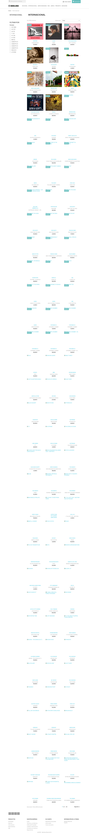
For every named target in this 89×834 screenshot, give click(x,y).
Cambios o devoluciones (32, 826)
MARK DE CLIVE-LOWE (72, 561)
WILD (35, 374)
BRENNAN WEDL (72, 112)
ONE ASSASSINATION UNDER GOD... (54, 469)
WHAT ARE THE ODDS (72, 208)
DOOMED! (35, 587)
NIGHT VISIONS (35, 753)
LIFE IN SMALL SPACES (72, 256)
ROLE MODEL (53, 159)
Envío (28, 821)
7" (13, 33)
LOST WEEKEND (53, 634)
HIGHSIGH (72, 609)
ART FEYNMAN (35, 798)
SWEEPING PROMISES (35, 561)
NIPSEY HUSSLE (35, 514)
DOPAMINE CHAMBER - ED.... (72, 350)
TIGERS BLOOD (53, 90)
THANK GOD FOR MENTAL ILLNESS (53, 800)
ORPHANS (35, 800)
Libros (52, 6)
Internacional (32, 6)
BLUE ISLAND (35, 682)
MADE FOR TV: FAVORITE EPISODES (72, 492)
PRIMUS (53, 112)
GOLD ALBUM (35, 161)
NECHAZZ (54, 396)
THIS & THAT (72, 184)
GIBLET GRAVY (72, 374)
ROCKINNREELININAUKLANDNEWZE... (72, 800)
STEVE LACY (72, 703)
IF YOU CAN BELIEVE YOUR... (54, 776)
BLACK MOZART (35, 421)
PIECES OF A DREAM (53, 398)
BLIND (35, 492)
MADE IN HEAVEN (35, 327)
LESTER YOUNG (54, 514)
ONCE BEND (72, 611)
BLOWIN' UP (72, 587)
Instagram (18, 813)
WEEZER (35, 159)
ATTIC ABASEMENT (54, 585)
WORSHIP (54, 137)
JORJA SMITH (72, 206)
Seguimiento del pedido (50, 821)
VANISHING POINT (54, 705)
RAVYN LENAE (35, 680)
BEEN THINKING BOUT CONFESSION (54, 256)
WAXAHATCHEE (54, 88)
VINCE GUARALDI (72, 632)
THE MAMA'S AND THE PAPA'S (53, 774)
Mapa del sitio (30, 830)
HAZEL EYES (35, 66)
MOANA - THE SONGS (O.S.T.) (35, 658)
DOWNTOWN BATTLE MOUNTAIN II (72, 161)
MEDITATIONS (54, 421)
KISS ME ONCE (54, 658)
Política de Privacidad (31, 825)
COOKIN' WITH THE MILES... (35, 469)
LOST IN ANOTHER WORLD (35, 398)
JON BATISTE (35, 419)
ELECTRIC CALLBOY (35, 703)
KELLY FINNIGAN (54, 609)
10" (13, 35)
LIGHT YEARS (72, 682)
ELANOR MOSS (35, 277)
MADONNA (35, 41)
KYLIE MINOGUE (54, 656)
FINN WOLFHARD (72, 230)
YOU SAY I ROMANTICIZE (35, 563)
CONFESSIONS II (35, 42)
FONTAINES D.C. (54, 325)
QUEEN (35, 301)
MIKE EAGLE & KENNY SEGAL (35, 585)
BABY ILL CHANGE (35, 540)
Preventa (58, 6)
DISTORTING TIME (35, 634)
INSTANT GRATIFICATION (35, 90)
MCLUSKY (72, 774)
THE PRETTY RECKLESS (35, 774)
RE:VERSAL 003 (35, 184)
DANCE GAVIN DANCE (35, 88)
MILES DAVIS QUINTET (35, 467)
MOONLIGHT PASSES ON (53, 587)
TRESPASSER (35, 256)
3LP (13, 29)
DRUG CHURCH (72, 538)
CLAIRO (53, 41)
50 (66, 806)
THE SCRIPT (53, 183)
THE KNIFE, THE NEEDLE (35, 279)
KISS (35, 135)
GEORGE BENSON (72, 372)
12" (13, 37)
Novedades (10, 821)
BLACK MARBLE (72, 254)
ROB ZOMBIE (72, 751)
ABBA (54, 372)
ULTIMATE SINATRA (54, 753)
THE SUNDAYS (72, 467)
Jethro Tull (72, 514)
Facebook (9, 813)
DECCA (14, 50)
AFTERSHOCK (72, 421)
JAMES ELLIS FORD (35, 396)
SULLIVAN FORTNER (35, 112)
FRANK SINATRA (54, 751)
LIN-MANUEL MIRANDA (35, 656)
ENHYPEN (72, 64)
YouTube (15, 813)
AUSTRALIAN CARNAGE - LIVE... (35, 210)
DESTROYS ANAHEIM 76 (35, 137)
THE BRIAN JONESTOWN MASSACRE (54, 798)
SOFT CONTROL (72, 42)
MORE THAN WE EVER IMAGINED (72, 137)
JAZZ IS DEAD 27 (35, 611)
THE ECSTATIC (53, 540)
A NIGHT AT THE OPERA (35, 303)
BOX (13, 39)
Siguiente (77, 807)
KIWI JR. (72, 585)
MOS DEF (54, 538)
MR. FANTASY (53, 680)
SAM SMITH (35, 64)
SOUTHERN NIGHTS (35, 113)
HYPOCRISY (53, 135)
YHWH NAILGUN (54, 206)
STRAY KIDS (72, 183)
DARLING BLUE (72, 729)
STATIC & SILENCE (72, 469)
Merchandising (42, 6)
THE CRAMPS (72, 798)
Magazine (64, 6)
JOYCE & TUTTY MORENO (35, 609)
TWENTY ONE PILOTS (72, 135)
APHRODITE (72, 658)
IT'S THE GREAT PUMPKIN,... (72, 634)
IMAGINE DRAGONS (35, 751)
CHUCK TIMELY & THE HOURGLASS (53, 161)
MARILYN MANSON (53, 467)
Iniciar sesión (48, 823)
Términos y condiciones (32, 823)
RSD (49, 6)
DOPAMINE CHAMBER (53, 327)
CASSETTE (15, 41)
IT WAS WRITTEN (72, 303)
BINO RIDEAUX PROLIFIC (35, 516)
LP (14, 52)
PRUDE (72, 540)
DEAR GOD (35, 776)
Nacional (24, 6)
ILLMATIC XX (72, 279)
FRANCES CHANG (53, 254)
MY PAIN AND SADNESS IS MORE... (72, 776)
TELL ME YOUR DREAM (35, 729)
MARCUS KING (72, 727)
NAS (72, 277)
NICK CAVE (35, 206)
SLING (53, 42)
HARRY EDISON (54, 517)
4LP (13, 31)
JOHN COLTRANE (53, 419)
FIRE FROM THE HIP (72, 232)
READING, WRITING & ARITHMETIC (53, 492)
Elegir (71, 20)
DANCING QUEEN (54, 374)
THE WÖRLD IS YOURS (72, 445)
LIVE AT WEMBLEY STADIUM (54, 303)
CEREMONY (35, 727)
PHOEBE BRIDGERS (54, 632)
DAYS (54, 563)
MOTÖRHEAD (72, 419)
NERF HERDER (35, 443)
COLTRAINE (53, 445)
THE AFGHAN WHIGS (72, 41)
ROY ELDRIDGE (54, 515)
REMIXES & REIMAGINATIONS (72, 563)
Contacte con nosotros (32, 828)
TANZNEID (35, 705)
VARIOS (72, 88)
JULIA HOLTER (54, 64)
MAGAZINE (53, 208)
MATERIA (54, 66)
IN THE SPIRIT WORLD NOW (54, 729)
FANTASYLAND (54, 682)
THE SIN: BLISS (72, 66)
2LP (14, 27)
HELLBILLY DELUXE (72, 753)
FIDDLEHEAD (35, 538)
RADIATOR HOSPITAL (35, 632)
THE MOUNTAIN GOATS (53, 561)
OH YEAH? (72, 705)
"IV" (35, 445)
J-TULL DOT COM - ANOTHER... (72, 516)
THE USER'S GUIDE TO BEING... (53, 184)
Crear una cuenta (49, 825)
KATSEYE (35, 372)
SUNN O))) (54, 277)
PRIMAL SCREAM (53, 703)
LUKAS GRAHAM (72, 396)
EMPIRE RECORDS (72, 90)
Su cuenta (48, 819)
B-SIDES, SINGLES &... (54, 611)
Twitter (12, 813)
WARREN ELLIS (35, 208)
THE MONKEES (72, 490)
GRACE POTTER (35, 254)
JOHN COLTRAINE (53, 443)
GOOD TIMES (72, 398)
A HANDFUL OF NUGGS (54, 113)
